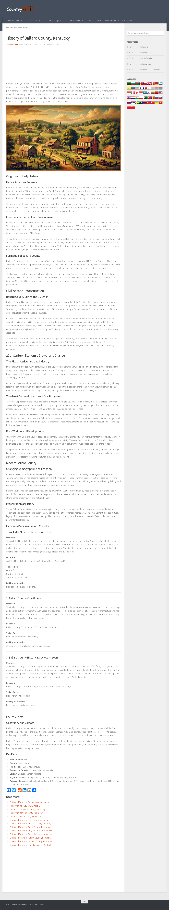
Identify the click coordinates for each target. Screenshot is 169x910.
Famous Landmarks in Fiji (138, 47)
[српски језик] (133, 104)
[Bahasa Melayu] (161, 94)
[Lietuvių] (153, 94)
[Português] (149, 99)
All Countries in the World (107, 20)
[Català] (141, 84)
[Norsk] (129, 99)
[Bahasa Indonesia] (129, 94)
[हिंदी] (153, 89)
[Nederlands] (133, 99)
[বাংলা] (137, 84)
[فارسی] (137, 89)
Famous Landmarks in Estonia (140, 58)
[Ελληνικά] (161, 84)
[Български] (133, 84)
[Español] (129, 89)
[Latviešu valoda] (157, 94)
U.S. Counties (127, 20)
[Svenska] (137, 104)
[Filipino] (149, 104)
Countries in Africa (13, 20)
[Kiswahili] (141, 104)
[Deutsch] (157, 84)
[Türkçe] (153, 104)
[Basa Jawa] (141, 94)
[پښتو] (145, 99)
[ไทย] (145, 104)
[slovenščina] (129, 104)
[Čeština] (145, 84)
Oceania (90, 20)
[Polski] (141, 99)
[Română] (153, 99)
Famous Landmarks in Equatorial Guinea (144, 69)
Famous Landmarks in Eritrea (140, 64)
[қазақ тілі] (145, 94)
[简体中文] (129, 108)
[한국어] (149, 94)
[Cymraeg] (149, 84)
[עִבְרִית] (149, 89)
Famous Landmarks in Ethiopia (140, 52)
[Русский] (157, 99)
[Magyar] (161, 89)
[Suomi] (141, 89)
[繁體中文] (133, 108)
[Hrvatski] (157, 89)
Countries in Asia (32, 20)
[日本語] (137, 94)
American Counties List (17, 27)
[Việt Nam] (161, 104)
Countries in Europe (52, 20)
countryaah (13, 44)
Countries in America (73, 20)
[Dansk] (153, 84)
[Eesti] (133, 89)
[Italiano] (133, 94)
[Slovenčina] (161, 99)
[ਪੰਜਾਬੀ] (137, 99)
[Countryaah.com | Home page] (20, 8)
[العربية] (129, 84)
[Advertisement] (63, 64)
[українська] (157, 104)
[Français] (145, 89)
